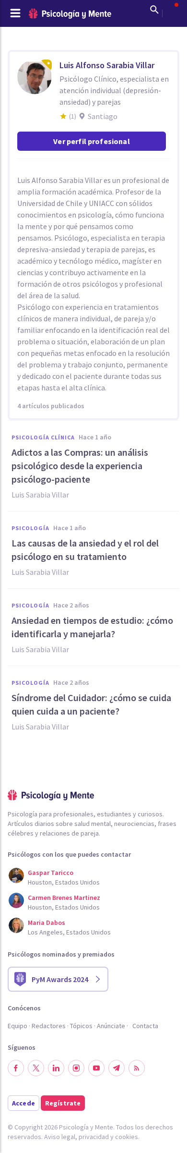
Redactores (49, 1025)
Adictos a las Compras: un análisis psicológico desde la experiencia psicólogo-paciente (80, 465)
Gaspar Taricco (50, 872)
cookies (126, 1136)
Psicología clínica (43, 437)
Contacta (145, 1025)
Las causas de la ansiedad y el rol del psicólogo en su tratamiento (85, 549)
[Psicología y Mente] (70, 14)
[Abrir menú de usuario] (171, 9)
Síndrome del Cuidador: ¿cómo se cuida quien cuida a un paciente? (91, 704)
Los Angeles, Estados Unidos (69, 932)
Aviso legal (59, 1136)
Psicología (30, 528)
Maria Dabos (46, 922)
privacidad (94, 1136)
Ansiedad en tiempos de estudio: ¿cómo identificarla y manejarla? (92, 627)
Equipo (17, 1025)
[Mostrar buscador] (154, 9)
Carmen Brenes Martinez (64, 897)
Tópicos (81, 1025)
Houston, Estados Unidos (64, 882)
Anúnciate (111, 1025)
